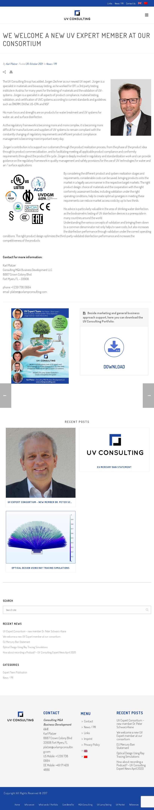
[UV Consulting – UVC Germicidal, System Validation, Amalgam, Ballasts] (77, 15)
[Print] (13, 71)
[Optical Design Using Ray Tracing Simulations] (40, 537)
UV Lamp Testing (104, 804)
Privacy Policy (92, 744)
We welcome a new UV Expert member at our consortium (31, 636)
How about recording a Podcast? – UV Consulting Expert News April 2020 (39, 652)
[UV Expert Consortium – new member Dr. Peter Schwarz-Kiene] (40, 463)
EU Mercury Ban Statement (114, 467)
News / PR (51, 63)
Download (114, 367)
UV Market (120, 804)
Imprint (88, 739)
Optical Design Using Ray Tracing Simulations (40, 568)
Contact (88, 721)
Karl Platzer (11, 63)
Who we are (29, 804)
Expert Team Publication (15, 672)
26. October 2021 (34, 63)
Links (87, 733)
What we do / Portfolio (48, 804)
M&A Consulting (85, 804)
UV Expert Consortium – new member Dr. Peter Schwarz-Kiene (41, 502)
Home (17, 804)
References (134, 804)
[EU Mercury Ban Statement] (114, 445)
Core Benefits (68, 804)
